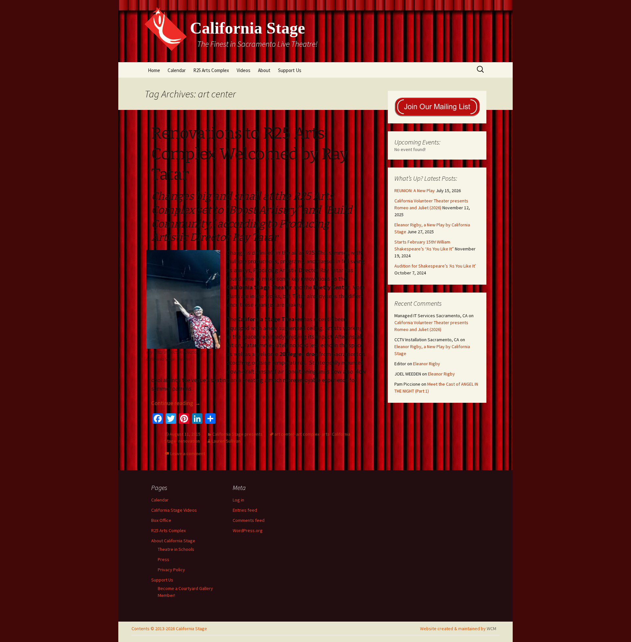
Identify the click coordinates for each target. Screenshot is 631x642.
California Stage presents (237, 434)
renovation (189, 441)
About (264, 70)
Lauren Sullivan (226, 441)
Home (154, 70)
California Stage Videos (174, 510)
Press (163, 559)
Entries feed (245, 510)
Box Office (161, 520)
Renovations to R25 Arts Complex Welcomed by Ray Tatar (249, 154)
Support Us (289, 70)
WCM (491, 628)
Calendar (177, 70)
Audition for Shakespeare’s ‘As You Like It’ (435, 266)
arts (326, 434)
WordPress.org (248, 530)
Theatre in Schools (176, 549)
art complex (307, 434)
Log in (238, 500)
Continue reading (175, 403)
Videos (243, 70)
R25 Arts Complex (211, 70)
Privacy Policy (171, 570)
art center (284, 434)
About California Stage (173, 541)
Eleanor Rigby (426, 364)
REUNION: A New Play (414, 190)
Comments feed (249, 520)
